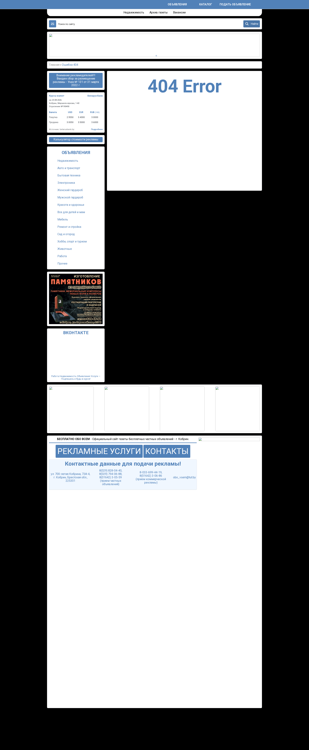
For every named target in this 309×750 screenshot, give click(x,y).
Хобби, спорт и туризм (72, 241)
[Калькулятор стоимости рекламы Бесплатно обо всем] (193, 4)
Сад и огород (66, 234)
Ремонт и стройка (69, 227)
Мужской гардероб (70, 197)
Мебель (62, 219)
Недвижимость (133, 12)
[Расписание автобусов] (161, 4)
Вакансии (179, 12)
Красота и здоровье (70, 204)
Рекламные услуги (99, 451)
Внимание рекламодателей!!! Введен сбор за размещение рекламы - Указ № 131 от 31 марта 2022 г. (76, 80)
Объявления (177, 4)
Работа (62, 256)
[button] (56, 45)
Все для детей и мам (71, 212)
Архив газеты (158, 12)
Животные (64, 249)
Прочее (62, 263)
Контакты (166, 451)
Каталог (205, 4)
